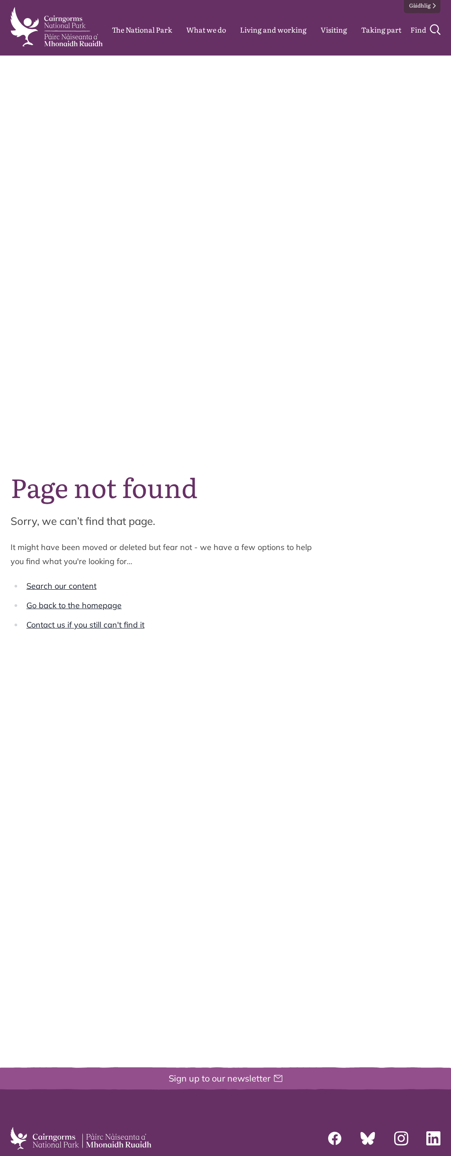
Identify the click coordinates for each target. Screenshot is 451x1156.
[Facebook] (335, 1138)
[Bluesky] (368, 1138)
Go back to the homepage (74, 605)
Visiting (334, 29)
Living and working (273, 29)
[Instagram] (401, 1138)
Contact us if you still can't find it (85, 625)
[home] (57, 27)
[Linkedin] (433, 1138)
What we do (206, 29)
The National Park (142, 29)
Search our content (61, 586)
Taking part (381, 29)
